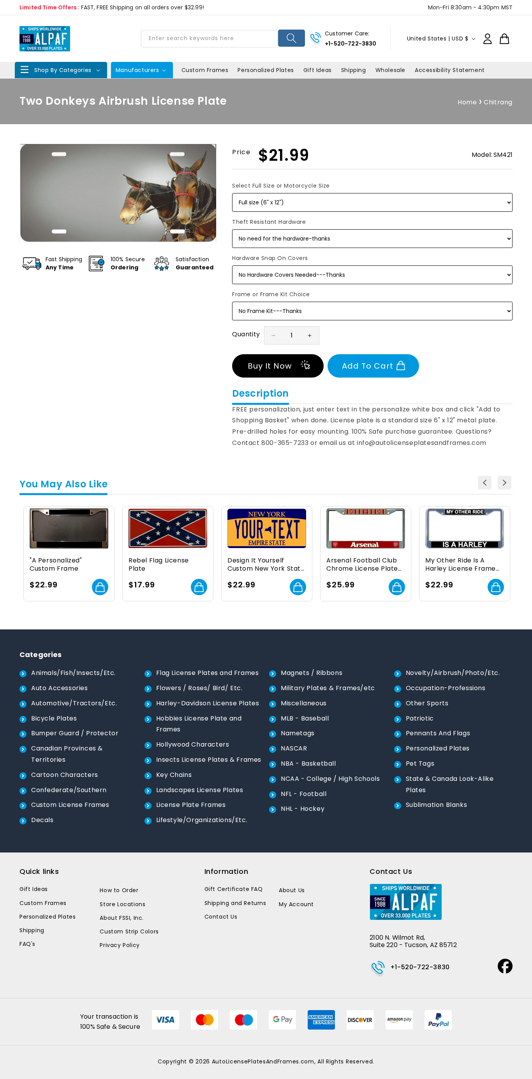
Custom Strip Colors (129, 931)
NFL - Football (303, 793)
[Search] (291, 38)
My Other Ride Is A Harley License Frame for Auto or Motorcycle (462, 565)
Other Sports (427, 703)
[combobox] (209, 38)
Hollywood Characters (192, 744)
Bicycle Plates (54, 718)
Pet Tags (420, 763)
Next (504, 482)
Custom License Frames (70, 804)
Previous (484, 482)
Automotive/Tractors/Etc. (74, 703)
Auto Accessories (59, 688)
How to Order (119, 890)
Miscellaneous (304, 703)
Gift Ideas (33, 889)
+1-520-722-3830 (350, 43)
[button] (61, 70)
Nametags (298, 733)
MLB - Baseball (305, 718)
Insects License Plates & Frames (209, 759)
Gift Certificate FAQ (233, 889)
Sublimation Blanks (436, 804)
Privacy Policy (119, 945)
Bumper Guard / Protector (74, 733)
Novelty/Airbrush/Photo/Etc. (453, 672)
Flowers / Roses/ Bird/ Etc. (199, 688)
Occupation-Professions (446, 688)
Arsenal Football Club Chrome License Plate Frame (362, 565)
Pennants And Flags (438, 733)
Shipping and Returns (235, 903)
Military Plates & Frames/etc (328, 688)
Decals (42, 819)
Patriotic (420, 718)
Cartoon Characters (64, 774)
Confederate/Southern (69, 790)
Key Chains (174, 774)
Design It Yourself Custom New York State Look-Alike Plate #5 (266, 565)
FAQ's (27, 944)
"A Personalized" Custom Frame (56, 565)
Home (467, 102)
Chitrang (498, 102)
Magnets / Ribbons (311, 672)
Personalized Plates (438, 748)
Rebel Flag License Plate (159, 565)
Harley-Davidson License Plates (207, 703)
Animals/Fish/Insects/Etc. (73, 672)
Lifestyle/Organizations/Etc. (202, 819)
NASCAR (294, 748)
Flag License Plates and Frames (207, 672)
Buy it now (270, 365)
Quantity (246, 334)
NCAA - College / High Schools (330, 778)
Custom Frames (43, 903)
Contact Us (221, 917)
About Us (292, 890)
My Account (296, 904)
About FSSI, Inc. (122, 918)
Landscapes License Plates (199, 790)
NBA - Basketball (308, 763)
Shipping (31, 930)
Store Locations (122, 904)
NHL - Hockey (302, 808)
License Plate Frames (191, 804)
